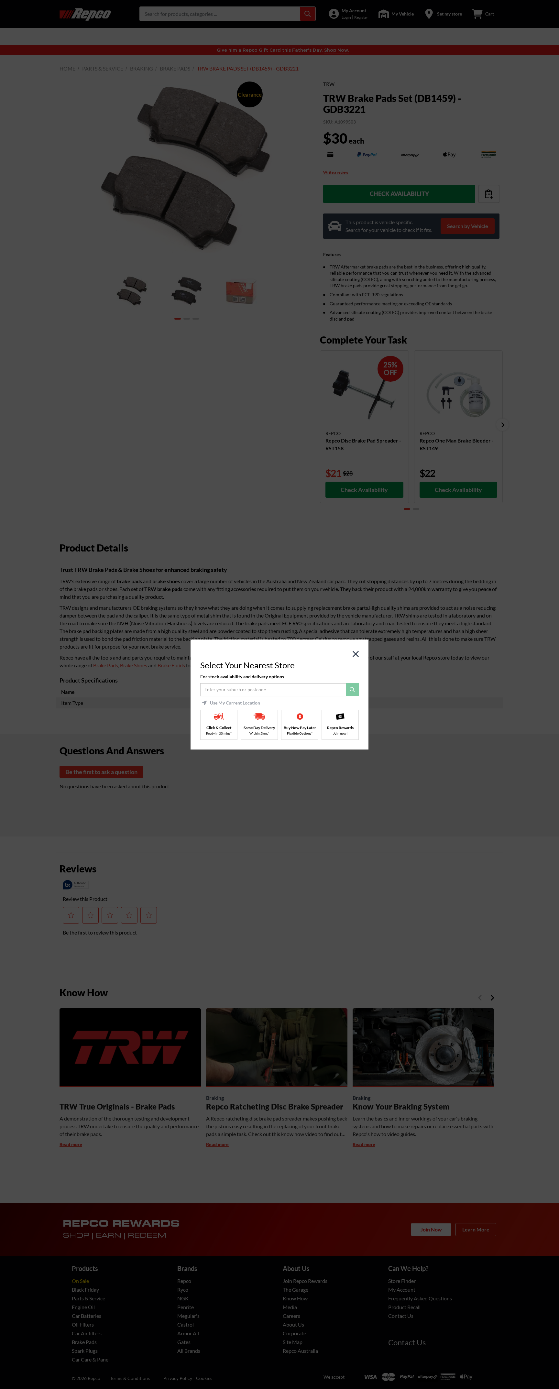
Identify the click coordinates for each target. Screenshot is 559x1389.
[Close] (356, 654)
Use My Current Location (235, 702)
